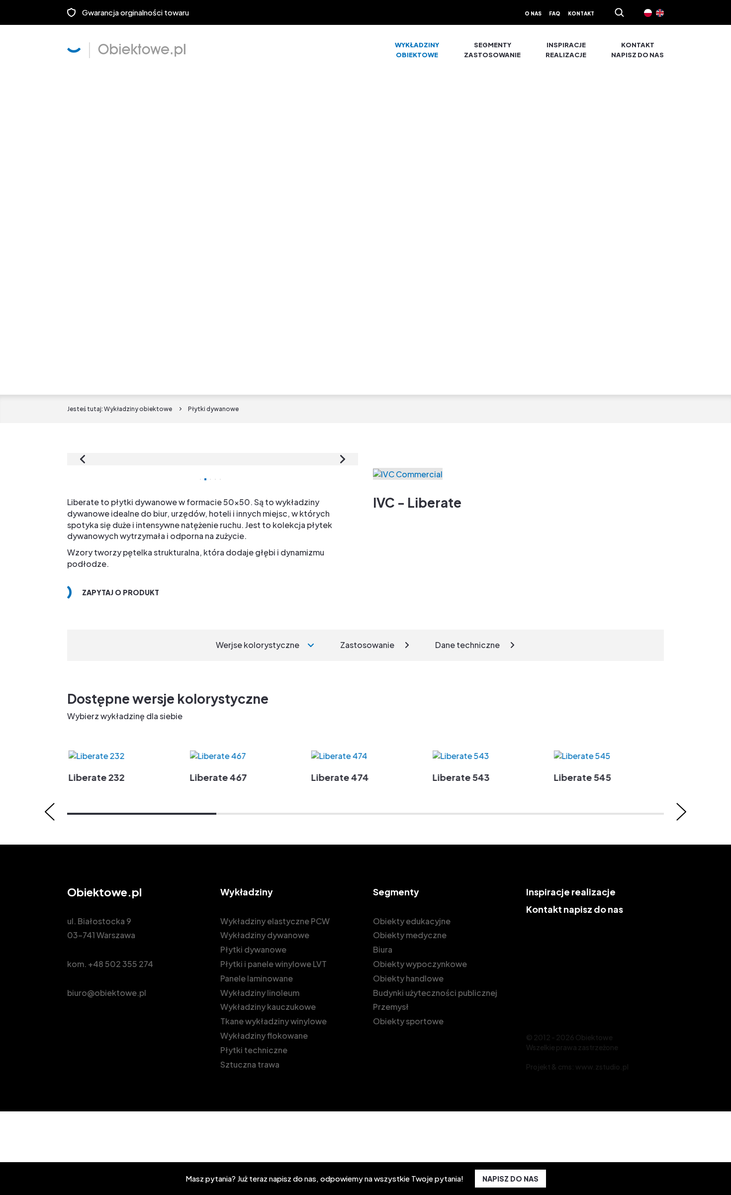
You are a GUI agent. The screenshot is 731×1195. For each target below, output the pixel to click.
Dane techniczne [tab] (467, 645)
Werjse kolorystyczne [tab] (257, 645)
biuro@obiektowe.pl (106, 992)
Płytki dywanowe (253, 949)
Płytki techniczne (253, 1050)
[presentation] (83, 459)
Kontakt (581, 13)
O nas (533, 13)
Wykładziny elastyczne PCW (275, 921)
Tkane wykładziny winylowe (273, 1021)
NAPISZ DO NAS (510, 1178)
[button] (141, 814)
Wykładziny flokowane (264, 1035)
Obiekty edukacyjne (412, 921)
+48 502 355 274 (120, 964)
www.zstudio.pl (602, 1066)
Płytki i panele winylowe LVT (273, 964)
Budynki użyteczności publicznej (435, 992)
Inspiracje (566, 50)
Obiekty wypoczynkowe (420, 964)
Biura (382, 949)
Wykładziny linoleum (259, 992)
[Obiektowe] (126, 50)
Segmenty (492, 50)
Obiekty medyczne (410, 935)
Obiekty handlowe (408, 978)
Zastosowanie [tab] (367, 645)
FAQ (554, 13)
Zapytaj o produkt (120, 592)
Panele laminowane (256, 978)
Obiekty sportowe (408, 1021)
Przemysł (391, 1006)
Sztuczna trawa (249, 1064)
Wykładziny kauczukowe (268, 1006)
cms (565, 1066)
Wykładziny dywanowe (264, 935)
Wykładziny (417, 50)
